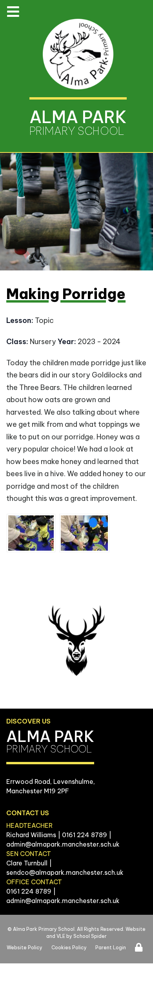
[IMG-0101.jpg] (31, 533)
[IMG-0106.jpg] (84, 533)
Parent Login (110, 947)
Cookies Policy (69, 947)
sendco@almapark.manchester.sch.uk (65, 872)
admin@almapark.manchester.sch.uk (63, 844)
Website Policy (24, 947)
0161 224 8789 (84, 835)
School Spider (90, 936)
